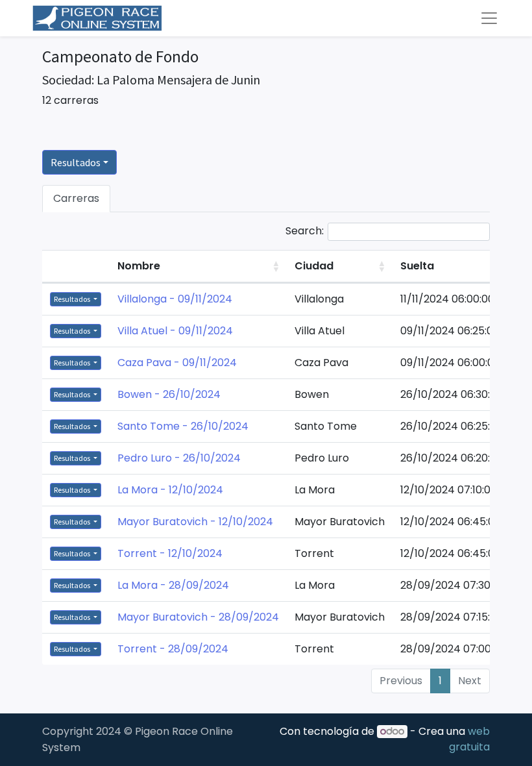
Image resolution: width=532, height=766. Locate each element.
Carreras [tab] (76, 198)
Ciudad (314, 265)
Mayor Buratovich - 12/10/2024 (195, 521)
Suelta (417, 265)
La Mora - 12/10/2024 (170, 489)
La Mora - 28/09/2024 (173, 585)
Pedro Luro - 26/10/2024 (179, 458)
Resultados (76, 162)
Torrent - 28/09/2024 (172, 648)
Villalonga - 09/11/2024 (174, 298)
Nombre (138, 265)
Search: (304, 230)
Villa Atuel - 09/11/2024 (175, 330)
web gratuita (469, 739)
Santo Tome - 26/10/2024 (182, 426)
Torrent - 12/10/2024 (170, 553)
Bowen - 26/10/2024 (169, 394)
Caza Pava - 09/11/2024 (177, 362)
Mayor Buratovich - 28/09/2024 (198, 617)
